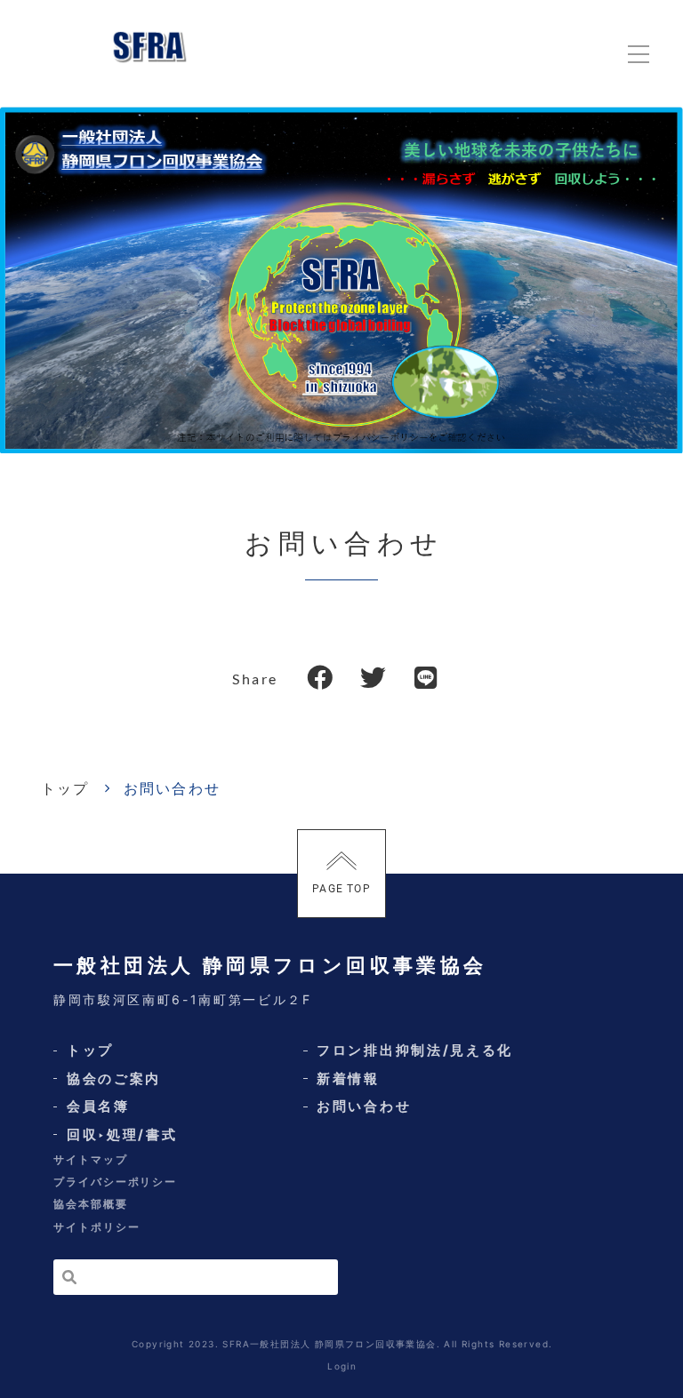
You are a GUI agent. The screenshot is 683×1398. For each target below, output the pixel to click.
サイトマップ (90, 1159)
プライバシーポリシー (115, 1181)
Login (342, 1366)
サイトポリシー (96, 1227)
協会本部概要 (90, 1203)
